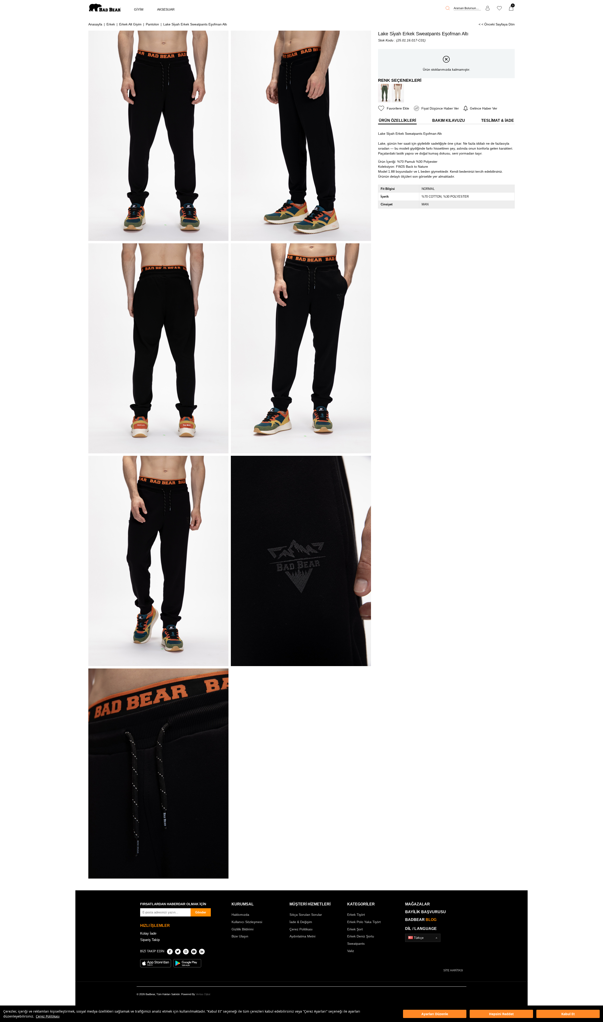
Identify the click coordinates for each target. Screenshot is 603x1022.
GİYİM (138, 9)
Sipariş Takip (150, 940)
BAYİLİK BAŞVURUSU (425, 912)
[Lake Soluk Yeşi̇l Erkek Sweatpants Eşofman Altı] (384, 93)
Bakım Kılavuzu (448, 120)
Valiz (350, 951)
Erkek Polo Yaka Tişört (364, 922)
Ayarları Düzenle (434, 1014)
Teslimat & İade (497, 120)
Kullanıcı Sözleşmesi (247, 922)
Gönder (200, 912)
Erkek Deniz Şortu (360, 936)
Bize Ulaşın (240, 936)
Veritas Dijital (203, 994)
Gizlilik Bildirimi (242, 929)
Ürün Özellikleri (397, 120)
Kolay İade (148, 933)
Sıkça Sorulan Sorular (305, 914)
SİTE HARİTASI (453, 970)
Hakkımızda (240, 914)
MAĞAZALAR (417, 904)
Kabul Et (568, 1014)
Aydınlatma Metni (302, 936)
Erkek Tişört (356, 914)
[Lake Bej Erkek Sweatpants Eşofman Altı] (397, 93)
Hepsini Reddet (501, 1014)
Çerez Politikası (48, 1016)
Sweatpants (356, 943)
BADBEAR (420, 920)
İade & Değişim (300, 922)
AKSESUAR (166, 9)
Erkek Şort (355, 929)
